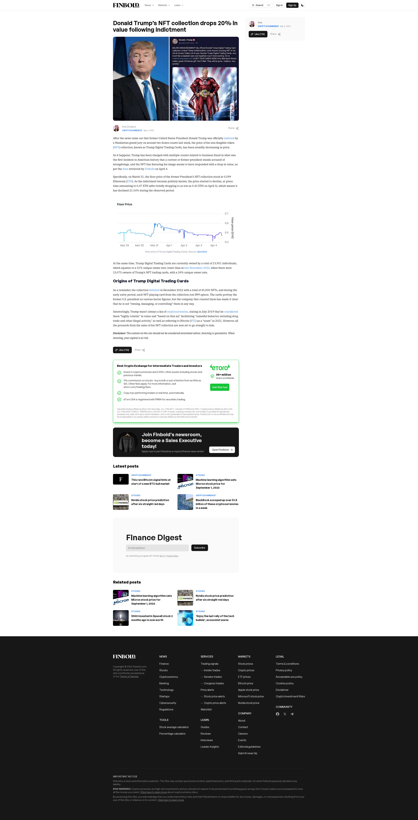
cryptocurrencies (177, 311)
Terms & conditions (287, 663)
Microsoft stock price (251, 696)
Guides (205, 727)
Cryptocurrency (132, 130)
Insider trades (210, 670)
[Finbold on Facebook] (278, 714)
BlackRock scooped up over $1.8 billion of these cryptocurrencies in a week (217, 504)
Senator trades (211, 676)
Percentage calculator (172, 733)
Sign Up (292, 5)
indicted (229, 138)
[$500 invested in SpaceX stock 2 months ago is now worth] (121, 618)
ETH (129, 181)
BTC (193, 320)
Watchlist (206, 709)
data (125, 168)
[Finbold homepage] (131, 656)
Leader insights (210, 746)
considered (231, 311)
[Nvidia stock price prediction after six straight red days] (121, 502)
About (241, 720)
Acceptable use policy (289, 676)
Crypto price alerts (213, 703)
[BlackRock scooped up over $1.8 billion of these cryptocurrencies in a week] (185, 502)
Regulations (166, 709)
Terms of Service (129, 676)
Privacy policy (284, 670)
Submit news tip (247, 753)
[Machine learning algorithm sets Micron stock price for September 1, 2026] (185, 482)
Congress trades (212, 683)
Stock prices (245, 663)
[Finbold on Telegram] (292, 714)
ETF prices (244, 676)
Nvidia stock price (248, 703)
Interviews (207, 740)
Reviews (206, 733)
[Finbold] (126, 5)
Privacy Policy (172, 556)
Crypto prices (246, 670)
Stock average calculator (174, 727)
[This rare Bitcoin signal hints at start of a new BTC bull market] (121, 479)
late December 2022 (197, 267)
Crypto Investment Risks (290, 696)
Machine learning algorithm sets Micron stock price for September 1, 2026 (216, 483)
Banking (164, 683)
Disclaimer (282, 689)
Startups (164, 696)
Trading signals (209, 663)
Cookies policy (285, 683)
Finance (164, 663)
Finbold (149, 168)
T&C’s (162, 556)
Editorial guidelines (249, 746)
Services (207, 656)
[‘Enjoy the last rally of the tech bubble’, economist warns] (185, 618)
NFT (116, 147)
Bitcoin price (245, 683)
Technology (166, 689)
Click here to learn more (154, 792)
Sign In (279, 5)
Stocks (200, 475)
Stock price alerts (213, 696)
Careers (243, 733)
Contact (243, 727)
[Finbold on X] (285, 714)
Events (242, 740)
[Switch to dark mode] (302, 5)
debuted (154, 290)
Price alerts (207, 689)
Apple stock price (248, 689)
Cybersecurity (167, 703)
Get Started (219, 387)
